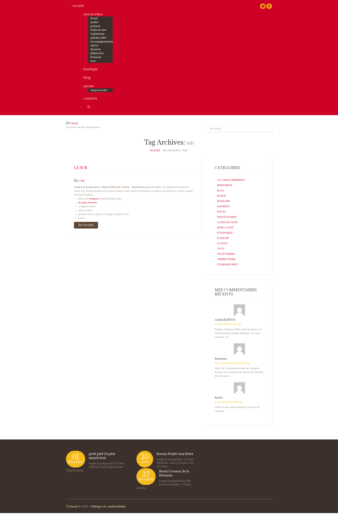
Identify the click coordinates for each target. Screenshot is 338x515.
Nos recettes (93, 14)
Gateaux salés (98, 37)
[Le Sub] (79, 180)
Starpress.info (227, 264)
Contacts (90, 98)
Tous (93, 61)
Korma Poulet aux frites (175, 454)
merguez (94, 198)
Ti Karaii (71, 506)
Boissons (95, 57)
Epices (94, 45)
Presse (89, 86)
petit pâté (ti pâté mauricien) (102, 456)
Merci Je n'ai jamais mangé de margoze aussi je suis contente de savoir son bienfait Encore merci (239, 372)
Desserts (95, 49)
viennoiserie (226, 259)
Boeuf (94, 18)
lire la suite (86, 225)
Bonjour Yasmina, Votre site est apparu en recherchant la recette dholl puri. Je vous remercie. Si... (238, 333)
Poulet (94, 22)
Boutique (91, 69)
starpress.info (98, 90)
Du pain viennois (87, 202)
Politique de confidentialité (108, 506)
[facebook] (269, 6)
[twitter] (263, 6)
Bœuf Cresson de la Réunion (174, 473)
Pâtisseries (97, 53)
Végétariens (97, 33)
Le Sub (80, 167)
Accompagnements (101, 41)
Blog (87, 77)
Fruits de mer (98, 30)
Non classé (225, 227)
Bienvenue (224, 185)
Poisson (95, 26)
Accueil (78, 6)
